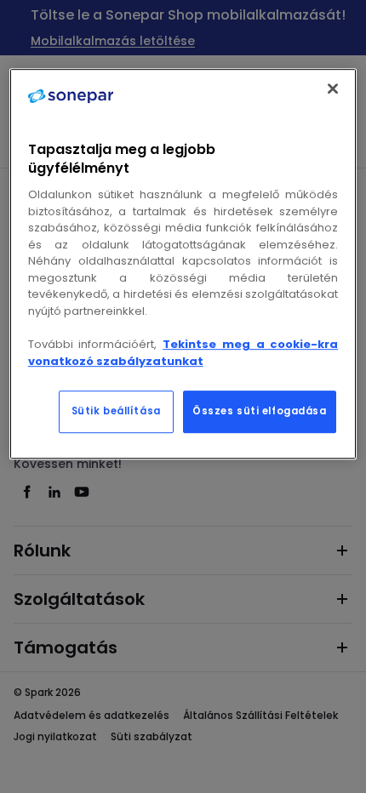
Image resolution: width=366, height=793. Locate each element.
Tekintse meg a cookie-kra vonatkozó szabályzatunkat (183, 352)
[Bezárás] (333, 88)
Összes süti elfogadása (259, 411)
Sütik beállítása (116, 411)
